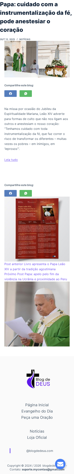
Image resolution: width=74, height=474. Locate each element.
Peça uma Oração (37, 417)
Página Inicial (37, 405)
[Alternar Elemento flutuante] (60, 464)
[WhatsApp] (26, 93)
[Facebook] (10, 93)
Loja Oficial (37, 437)
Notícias (24, 39)
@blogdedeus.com (39, 451)
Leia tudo (11, 160)
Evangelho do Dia (37, 411)
